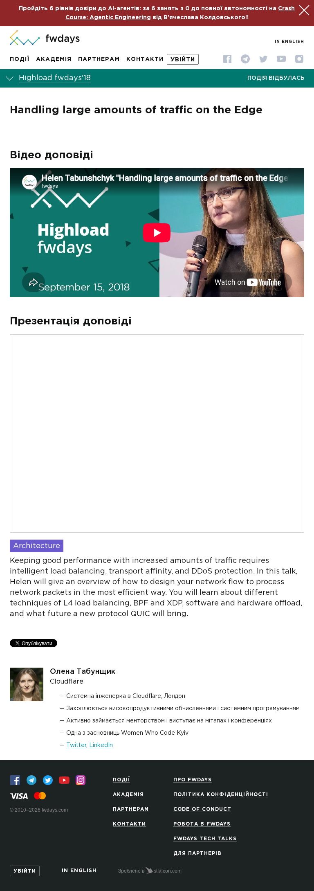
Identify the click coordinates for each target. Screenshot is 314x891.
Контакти (145, 59)
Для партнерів (197, 853)
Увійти (182, 59)
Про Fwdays (192, 780)
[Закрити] (303, 9)
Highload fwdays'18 (55, 78)
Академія (54, 59)
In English (289, 42)
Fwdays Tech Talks (205, 839)
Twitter (76, 745)
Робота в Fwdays (202, 824)
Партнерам (99, 59)
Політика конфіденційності (220, 794)
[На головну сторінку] (45, 38)
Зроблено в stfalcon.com (150, 871)
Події (19, 59)
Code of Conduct (202, 809)
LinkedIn (101, 745)
